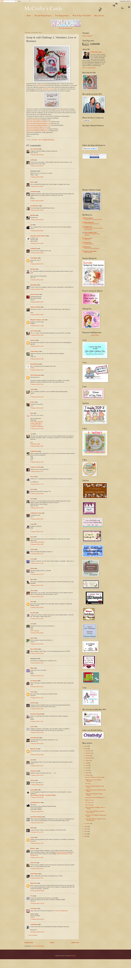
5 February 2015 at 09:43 (36, 210)
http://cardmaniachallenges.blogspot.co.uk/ (38, 123)
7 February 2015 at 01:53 (36, 784)
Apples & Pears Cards (90, 251)
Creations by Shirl (35, 467)
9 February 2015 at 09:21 (36, 868)
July (87, 763)
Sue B (32, 498)
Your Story (88, 783)
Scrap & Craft (42, 85)
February (88, 775)
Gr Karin (32, 367)
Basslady (32, 269)
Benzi (32, 579)
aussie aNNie (34, 790)
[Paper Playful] (94, 335)
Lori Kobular (33, 680)
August (88, 760)
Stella (32, 827)
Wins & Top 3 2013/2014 (82, 15)
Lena (31, 623)
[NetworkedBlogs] (94, 154)
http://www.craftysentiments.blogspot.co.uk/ (38, 121)
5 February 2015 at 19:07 (36, 519)
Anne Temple (34, 331)
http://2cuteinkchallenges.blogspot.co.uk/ (37, 130)
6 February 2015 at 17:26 (36, 721)
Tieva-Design (34, 258)
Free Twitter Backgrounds (65, 28)
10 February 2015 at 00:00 (37, 890)
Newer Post (29, 942)
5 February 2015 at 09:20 (36, 177)
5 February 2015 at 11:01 (36, 289)
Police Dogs (87, 239)
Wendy (32, 568)
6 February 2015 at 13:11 (36, 686)
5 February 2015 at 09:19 (36, 166)
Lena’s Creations (34, 630)
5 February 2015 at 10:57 (36, 280)
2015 (85, 748)
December (88, 750)
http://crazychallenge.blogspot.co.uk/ (36, 127)
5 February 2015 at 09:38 (36, 200)
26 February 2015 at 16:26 (37, 932)
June (87, 765)
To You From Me (88, 252)
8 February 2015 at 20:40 (36, 857)
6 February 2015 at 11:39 (36, 663)
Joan (31, 601)
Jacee (32, 536)
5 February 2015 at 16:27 (36, 408)
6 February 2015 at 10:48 (36, 653)
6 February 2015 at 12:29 (36, 675)
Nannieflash (33, 285)
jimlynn (32, 402)
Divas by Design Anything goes (91, 248)
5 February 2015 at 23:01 (36, 596)
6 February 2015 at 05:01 (36, 633)
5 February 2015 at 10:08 (36, 252)
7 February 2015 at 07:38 (36, 811)
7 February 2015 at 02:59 (36, 797)
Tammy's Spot (88, 238)
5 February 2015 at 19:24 (36, 531)
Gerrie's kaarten (34, 294)
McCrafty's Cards (43, 8)
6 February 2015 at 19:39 (36, 732)
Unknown (33, 340)
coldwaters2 (33, 191)
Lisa (31, 433)
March (87, 772)
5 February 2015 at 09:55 (36, 230)
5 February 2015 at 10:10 (36, 264)
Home (29, 15)
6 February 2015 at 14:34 (36, 697)
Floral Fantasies (88, 218)
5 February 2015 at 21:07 (36, 553)
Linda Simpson (34, 351)
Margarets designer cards (37, 319)
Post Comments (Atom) (38, 946)
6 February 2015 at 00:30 (36, 618)
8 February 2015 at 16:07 (36, 832)
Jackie (32, 638)
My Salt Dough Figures (43, 15)
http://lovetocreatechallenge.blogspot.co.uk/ (38, 125)
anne (31, 759)
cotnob (32, 389)
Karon (32, 489)
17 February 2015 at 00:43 (37, 919)
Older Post (75, 942)
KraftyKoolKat (34, 451)
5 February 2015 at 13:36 (36, 314)
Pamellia (32, 702)
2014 (85, 826)
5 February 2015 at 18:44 (36, 508)
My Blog (32, 917)
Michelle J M (33, 748)
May (87, 768)
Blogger (73, 955)
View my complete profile (88, 67)
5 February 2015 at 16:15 (36, 397)
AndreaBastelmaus (35, 802)
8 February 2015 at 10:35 (36, 822)
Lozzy (32, 559)
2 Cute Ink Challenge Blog (61, 910)
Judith (32, 160)
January (88, 823)
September (89, 758)
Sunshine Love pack (48, 89)
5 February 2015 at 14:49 (36, 346)
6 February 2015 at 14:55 (36, 708)
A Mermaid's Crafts (35, 444)
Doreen (32, 549)
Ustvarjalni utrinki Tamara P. (38, 236)
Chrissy (32, 476)
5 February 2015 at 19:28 (36, 544)
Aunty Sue (33, 862)
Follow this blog (94, 157)
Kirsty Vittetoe (34, 873)
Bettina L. (33, 848)
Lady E (32, 726)
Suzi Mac (32, 612)
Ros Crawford (34, 649)
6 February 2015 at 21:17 (36, 765)
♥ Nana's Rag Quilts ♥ (36, 423)
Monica (32, 182)
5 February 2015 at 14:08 (36, 325)
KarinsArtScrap (34, 364)
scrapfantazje (34, 924)
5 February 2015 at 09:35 (36, 186)
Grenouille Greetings (36, 816)
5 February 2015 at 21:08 (36, 563)
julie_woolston (34, 149)
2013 (85, 829)
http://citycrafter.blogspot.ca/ (34, 120)
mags (31, 524)
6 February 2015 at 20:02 (36, 743)
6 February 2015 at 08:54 (36, 644)
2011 (85, 834)
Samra (32, 691)
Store (58, 109)
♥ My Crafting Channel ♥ (36, 421)
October (88, 755)
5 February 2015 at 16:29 (36, 428)
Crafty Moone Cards (35, 513)
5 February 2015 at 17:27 (36, 471)
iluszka (32, 837)
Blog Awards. (99, 15)
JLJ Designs (33, 908)
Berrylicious (87, 247)
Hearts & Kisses (89, 800)
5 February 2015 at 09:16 (36, 154)
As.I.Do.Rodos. (34, 205)
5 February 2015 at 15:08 (36, 359)
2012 (85, 831)
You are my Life (89, 802)
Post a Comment (33, 935)
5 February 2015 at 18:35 (36, 493)
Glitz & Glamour (89, 805)
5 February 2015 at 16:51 (36, 446)
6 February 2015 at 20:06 (36, 754)
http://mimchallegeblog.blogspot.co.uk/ (37, 129)
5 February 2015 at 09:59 (36, 243)
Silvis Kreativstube (35, 375)
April (87, 770)
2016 (85, 746)
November (88, 753)
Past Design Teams (62, 15)
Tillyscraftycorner (89, 222)
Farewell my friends (89, 244)
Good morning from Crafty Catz (91, 223)
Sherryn (32, 780)
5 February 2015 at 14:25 (36, 335)
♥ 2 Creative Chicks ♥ (36, 425)
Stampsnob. (33, 771)
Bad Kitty (32, 215)
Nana (31, 413)
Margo (32, 668)
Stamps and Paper (35, 307)
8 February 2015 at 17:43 (36, 843)
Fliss (31, 896)
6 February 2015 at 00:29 (36, 607)
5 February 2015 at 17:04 (36, 462)
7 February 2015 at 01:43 (36, 775)
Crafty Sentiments (61, 852)
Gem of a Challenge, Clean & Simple (94, 777)
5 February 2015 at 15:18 (36, 370)
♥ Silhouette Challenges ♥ (37, 426)
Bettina (59, 853)
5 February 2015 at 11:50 (36, 302)
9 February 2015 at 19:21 (36, 878)
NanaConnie (33, 883)
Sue (31, 224)
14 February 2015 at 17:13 (37, 903)
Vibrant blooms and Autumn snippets (93, 219)
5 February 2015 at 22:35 (36, 585)
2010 (85, 836)
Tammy (32, 590)
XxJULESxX (33, 248)
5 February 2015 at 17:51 (36, 484)
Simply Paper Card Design (37, 542)
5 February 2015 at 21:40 (36, 574)
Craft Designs (88, 242)
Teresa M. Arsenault (35, 714)
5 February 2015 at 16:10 (36, 384)
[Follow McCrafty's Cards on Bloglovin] (90, 149)
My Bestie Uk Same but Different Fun (95, 797)
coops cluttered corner (90, 232)
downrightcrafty (34, 737)
